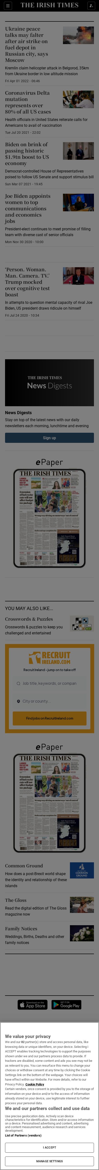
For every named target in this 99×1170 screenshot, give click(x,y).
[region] (49, 1096)
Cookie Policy (34, 1084)
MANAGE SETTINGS (49, 1161)
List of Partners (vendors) (23, 1135)
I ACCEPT (49, 1147)
